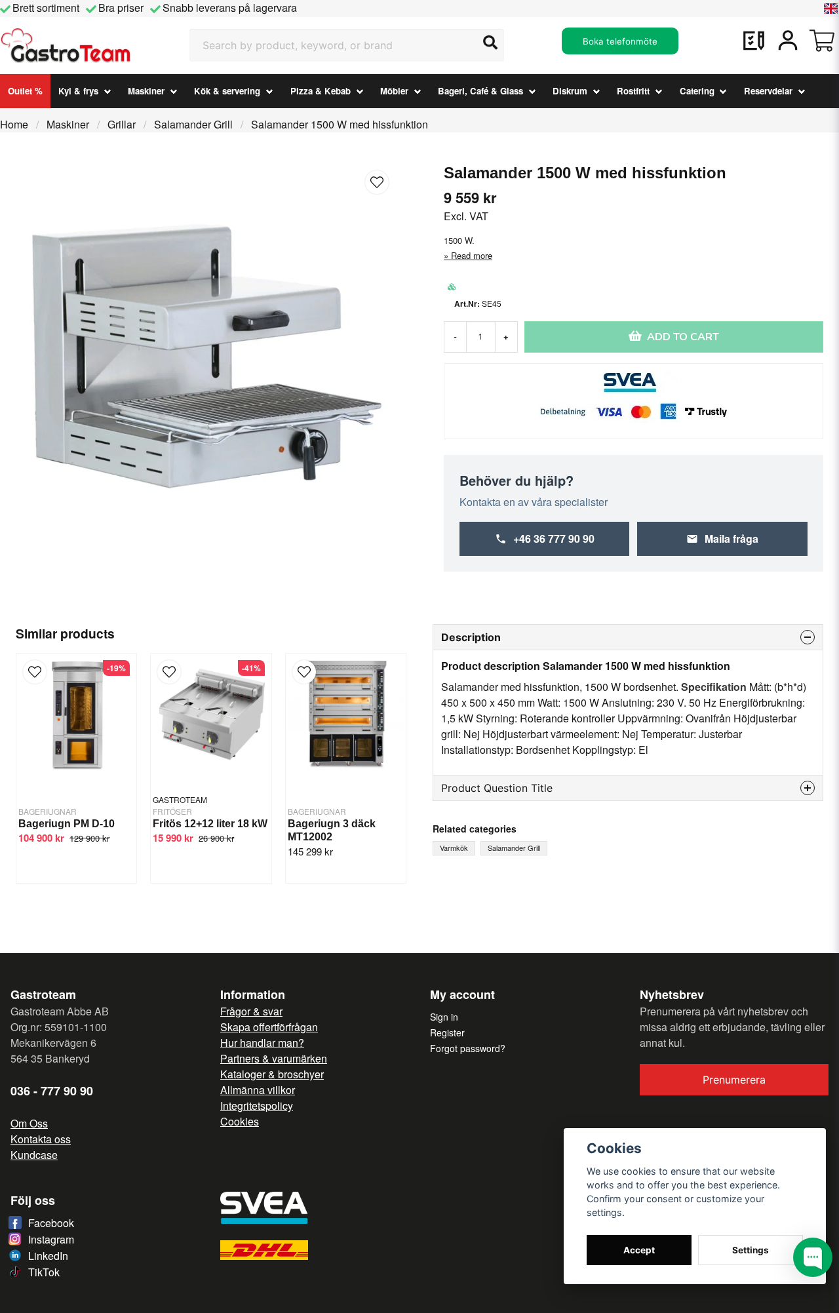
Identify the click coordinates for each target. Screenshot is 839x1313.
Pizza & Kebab (320, 91)
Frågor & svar (251, 1011)
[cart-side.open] (822, 41)
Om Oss (29, 1123)
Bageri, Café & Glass (480, 91)
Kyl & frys (78, 91)
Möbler (394, 91)
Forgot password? (467, 1048)
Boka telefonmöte (620, 41)
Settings (750, 1250)
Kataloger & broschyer (272, 1074)
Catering (697, 91)
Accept (639, 1250)
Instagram (51, 1239)
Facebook (51, 1222)
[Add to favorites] (754, 41)
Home (14, 124)
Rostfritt (633, 91)
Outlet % (25, 91)
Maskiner (146, 91)
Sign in (444, 1016)
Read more (471, 255)
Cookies (239, 1121)
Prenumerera (734, 1079)
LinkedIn (48, 1255)
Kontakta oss (40, 1138)
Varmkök (454, 847)
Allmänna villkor (257, 1089)
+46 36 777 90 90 (554, 538)
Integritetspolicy (256, 1105)
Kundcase (34, 1154)
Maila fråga (731, 538)
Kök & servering (227, 91)
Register (447, 1032)
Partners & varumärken (273, 1058)
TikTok (44, 1272)
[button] (831, 8)
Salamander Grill (193, 124)
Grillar (121, 124)
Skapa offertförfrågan (269, 1026)
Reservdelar (768, 91)
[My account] (788, 41)
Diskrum (570, 91)
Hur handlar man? (262, 1042)
